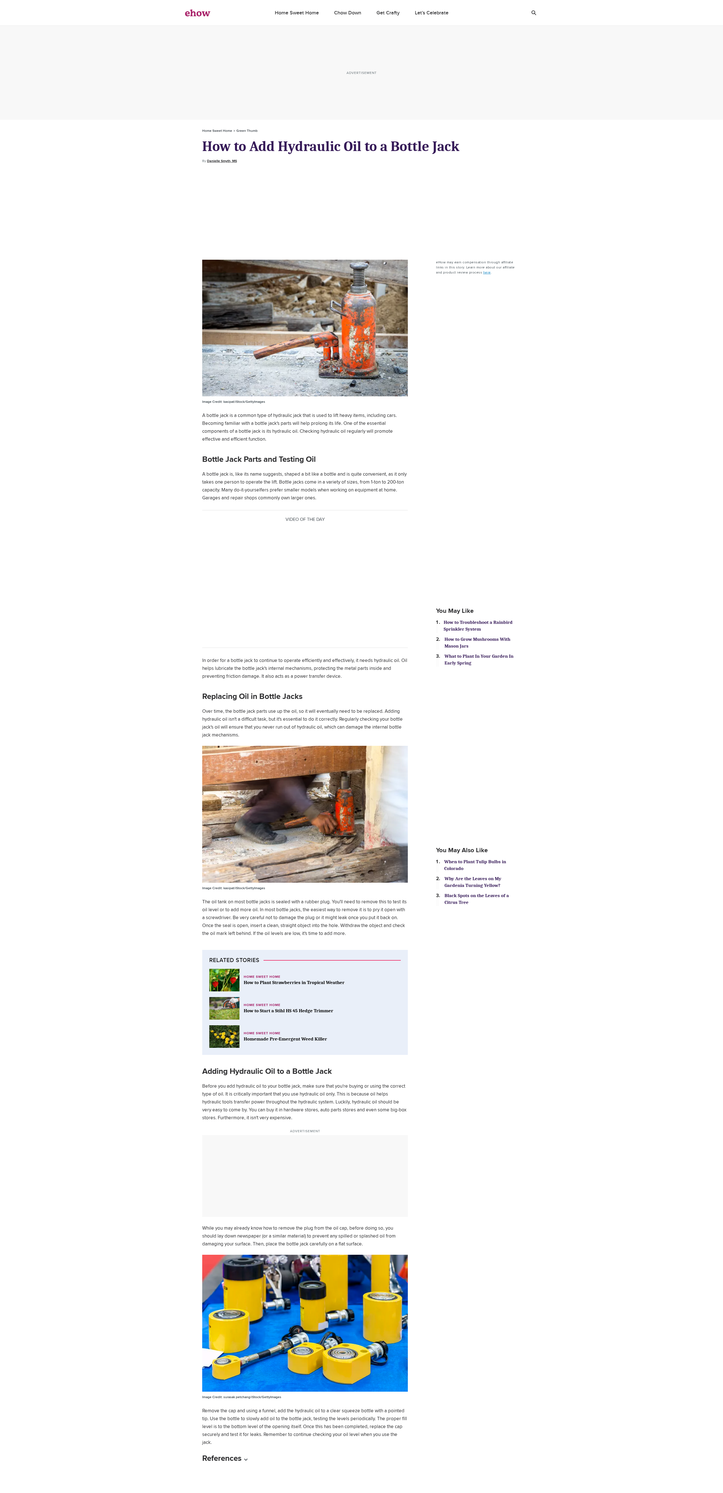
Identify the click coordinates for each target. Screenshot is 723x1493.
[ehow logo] (197, 12)
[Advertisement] (361, 211)
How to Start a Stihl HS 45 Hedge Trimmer (288, 1010)
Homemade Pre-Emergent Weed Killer (285, 1039)
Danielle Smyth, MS (222, 160)
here (487, 272)
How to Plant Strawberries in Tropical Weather (294, 982)
